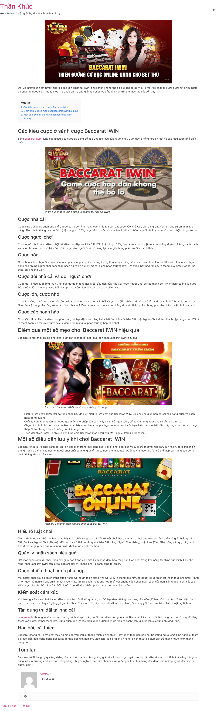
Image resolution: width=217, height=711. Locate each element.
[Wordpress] (25, 696)
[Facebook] (21, 696)
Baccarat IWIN (33, 138)
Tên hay (26, 705)
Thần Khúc (16, 6)
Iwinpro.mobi (26, 617)
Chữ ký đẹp (9, 705)
